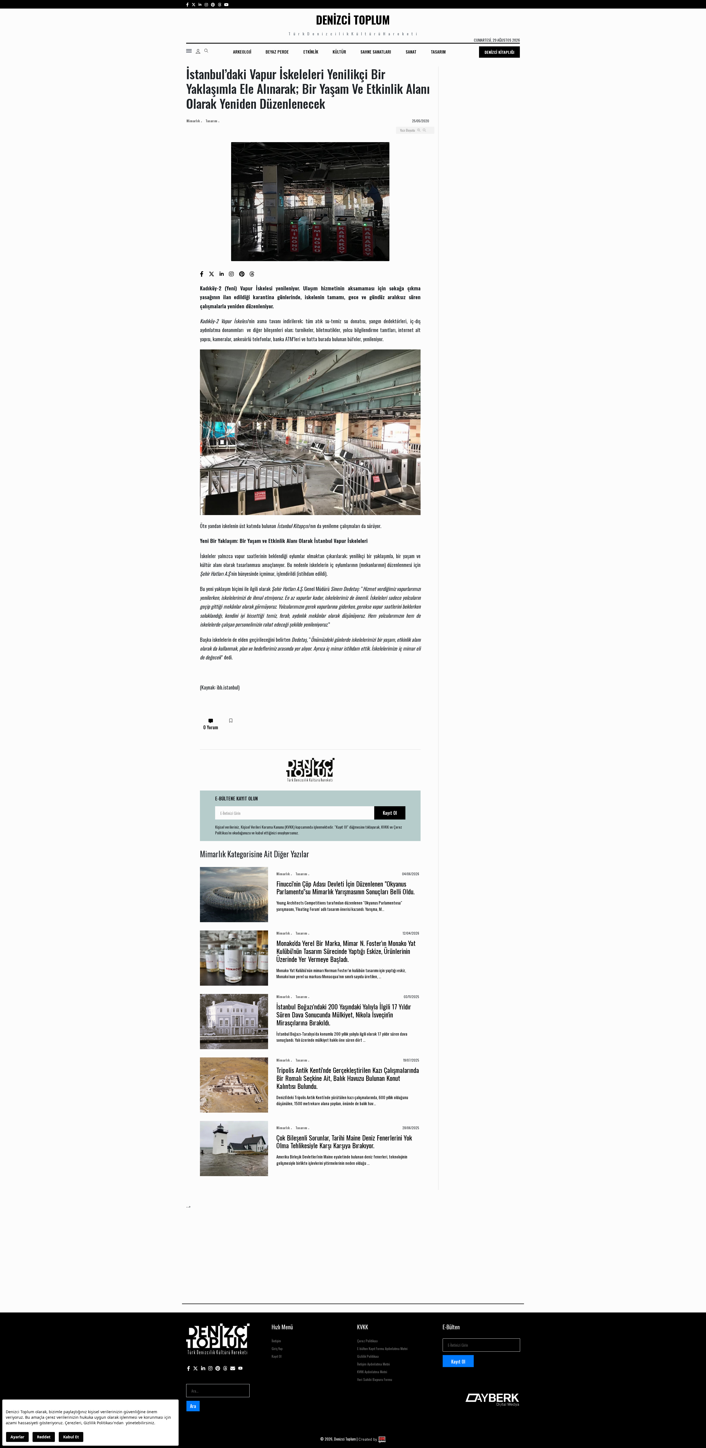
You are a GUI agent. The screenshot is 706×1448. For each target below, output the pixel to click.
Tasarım (438, 52)
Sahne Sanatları (375, 52)
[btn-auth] (198, 51)
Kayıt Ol (390, 813)
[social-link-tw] (194, 4)
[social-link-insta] (200, 4)
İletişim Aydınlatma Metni (373, 1364)
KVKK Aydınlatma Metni (372, 1371)
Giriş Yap (277, 1348)
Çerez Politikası (367, 1340)
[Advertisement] (351, 1248)
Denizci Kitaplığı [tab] (499, 52)
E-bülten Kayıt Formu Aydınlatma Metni (382, 1348)
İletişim (276, 1340)
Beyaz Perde (277, 52)
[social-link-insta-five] (226, 4)
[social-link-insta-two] (206, 4)
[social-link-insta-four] (219, 4)
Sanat (411, 52)
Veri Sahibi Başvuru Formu (374, 1379)
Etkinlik (310, 52)
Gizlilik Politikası (368, 1356)
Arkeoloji (242, 52)
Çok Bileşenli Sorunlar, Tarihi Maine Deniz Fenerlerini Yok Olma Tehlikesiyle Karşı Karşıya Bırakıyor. (344, 1141)
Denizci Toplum (353, 19)
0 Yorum (210, 727)
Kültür (339, 52)
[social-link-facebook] (187, 4)
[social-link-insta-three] (213, 4)
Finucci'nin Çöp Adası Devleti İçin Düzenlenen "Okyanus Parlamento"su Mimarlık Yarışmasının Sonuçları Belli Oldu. (345, 888)
